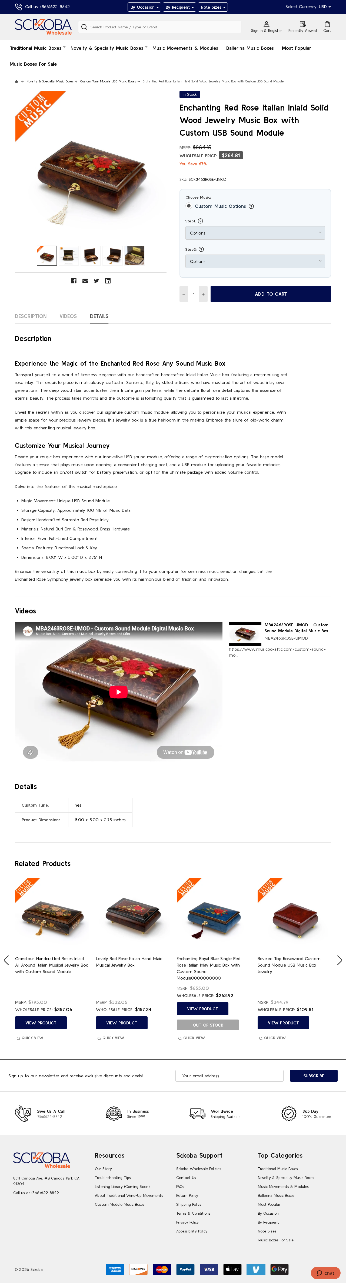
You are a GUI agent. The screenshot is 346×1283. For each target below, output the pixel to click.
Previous (6, 960)
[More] (157, 7)
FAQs (180, 1186)
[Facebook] (74, 281)
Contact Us (186, 1177)
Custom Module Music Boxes (119, 1204)
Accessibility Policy (191, 1231)
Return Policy (187, 1195)
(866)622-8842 (49, 1117)
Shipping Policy (188, 1204)
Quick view (32, 1038)
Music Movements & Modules (185, 48)
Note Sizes (211, 7)
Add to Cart (271, 294)
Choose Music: (198, 197)
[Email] (85, 281)
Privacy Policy (187, 1222)
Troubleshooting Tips (113, 1177)
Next (339, 960)
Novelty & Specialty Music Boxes (107, 48)
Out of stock (208, 1025)
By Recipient (178, 7)
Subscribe (314, 1075)
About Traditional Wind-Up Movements (129, 1195)
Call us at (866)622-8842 (36, 1193)
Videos (68, 316)
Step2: (191, 249)
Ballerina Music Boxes (250, 48)
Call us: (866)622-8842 (47, 6)
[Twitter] (96, 281)
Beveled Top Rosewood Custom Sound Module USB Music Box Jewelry (289, 965)
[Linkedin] (108, 281)
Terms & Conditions (193, 1213)
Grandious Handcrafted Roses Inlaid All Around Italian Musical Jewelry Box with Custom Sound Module (51, 965)
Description (30, 316)
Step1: (191, 221)
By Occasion (143, 7)
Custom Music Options (221, 206)
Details (99, 316)
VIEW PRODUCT (40, 1022)
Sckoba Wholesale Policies (198, 1169)
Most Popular (296, 48)
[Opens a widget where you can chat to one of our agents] (326, 1273)
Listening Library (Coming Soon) (122, 1186)
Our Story (103, 1169)
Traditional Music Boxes (35, 48)
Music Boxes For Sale (33, 64)
